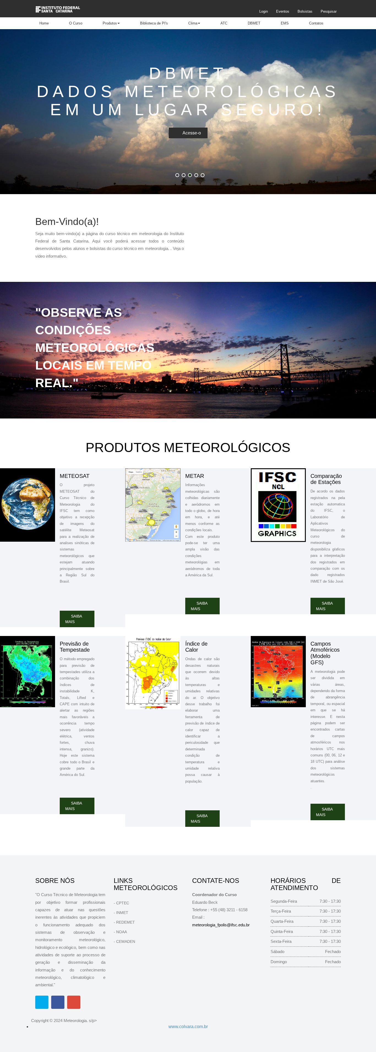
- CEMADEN (124, 941)
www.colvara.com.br (188, 1026)
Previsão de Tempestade (75, 647)
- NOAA (120, 932)
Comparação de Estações (326, 479)
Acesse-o (191, 133)
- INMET (121, 912)
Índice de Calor (196, 647)
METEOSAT (74, 476)
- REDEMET (124, 922)
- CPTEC (121, 903)
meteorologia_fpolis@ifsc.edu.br (221, 924)
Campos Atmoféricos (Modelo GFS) (325, 653)
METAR (194, 476)
